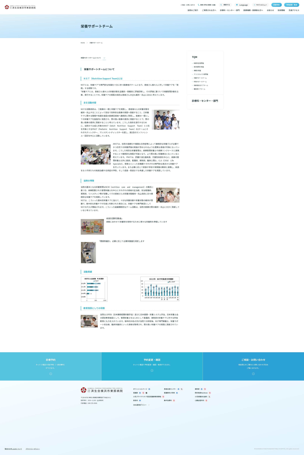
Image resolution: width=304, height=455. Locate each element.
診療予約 (276, 5)
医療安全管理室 (199, 63)
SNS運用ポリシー (140, 405)
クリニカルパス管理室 (201, 74)
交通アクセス (294, 10)
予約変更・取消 (291, 5)
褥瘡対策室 (197, 70)
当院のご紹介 (193, 10)
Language (243, 5)
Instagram (204, 389)
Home (83, 43)
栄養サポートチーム (200, 78)
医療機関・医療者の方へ (253, 10)
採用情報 (281, 10)
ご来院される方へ (209, 10)
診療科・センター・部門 (230, 10)
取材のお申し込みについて (13, 449)
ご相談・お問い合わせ (188, 5)
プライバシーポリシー (33, 449)
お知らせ (270, 10)
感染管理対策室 (199, 67)
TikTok (146, 392)
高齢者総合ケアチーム (201, 85)
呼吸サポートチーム (200, 82)
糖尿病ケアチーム (199, 89)
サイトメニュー (261, 5)
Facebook (149, 389)
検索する (227, 5)
